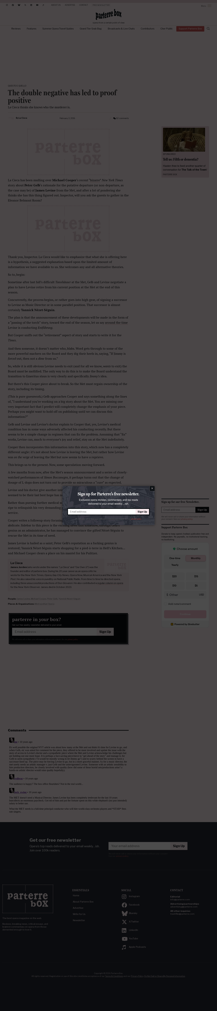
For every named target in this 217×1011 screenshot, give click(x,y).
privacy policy (136, 519)
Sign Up (142, 511)
